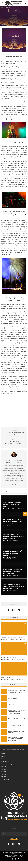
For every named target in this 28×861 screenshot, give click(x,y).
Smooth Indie (18, 422)
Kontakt (3, 782)
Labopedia (4, 769)
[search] (24, 834)
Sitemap (20, 856)
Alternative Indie (19, 420)
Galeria (3, 774)
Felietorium (4, 766)
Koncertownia (5, 759)
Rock (13, 422)
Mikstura (3, 422)
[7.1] (14, 675)
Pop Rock (9, 422)
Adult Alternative (5, 420)
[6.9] (14, 635)
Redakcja (4, 776)
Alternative (12, 420)
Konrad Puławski (7, 19)
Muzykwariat (5, 761)
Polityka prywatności (11, 856)
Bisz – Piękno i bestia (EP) (17, 718)
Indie (25, 420)
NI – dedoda (12, 698)
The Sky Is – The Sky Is (16, 725)
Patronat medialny (6, 764)
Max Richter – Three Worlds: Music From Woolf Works (15, 738)
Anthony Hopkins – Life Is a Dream (11, 637)
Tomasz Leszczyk (6, 639)
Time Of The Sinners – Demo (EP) (15, 432)
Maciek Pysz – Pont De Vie (8, 657)
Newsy (3, 753)
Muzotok (3, 771)
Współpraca (5, 779)
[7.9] (14, 655)
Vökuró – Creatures (15, 705)
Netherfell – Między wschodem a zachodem (13, 441)
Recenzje (15, 19)
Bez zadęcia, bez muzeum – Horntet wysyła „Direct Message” (17, 711)
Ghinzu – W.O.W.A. (6, 677)
